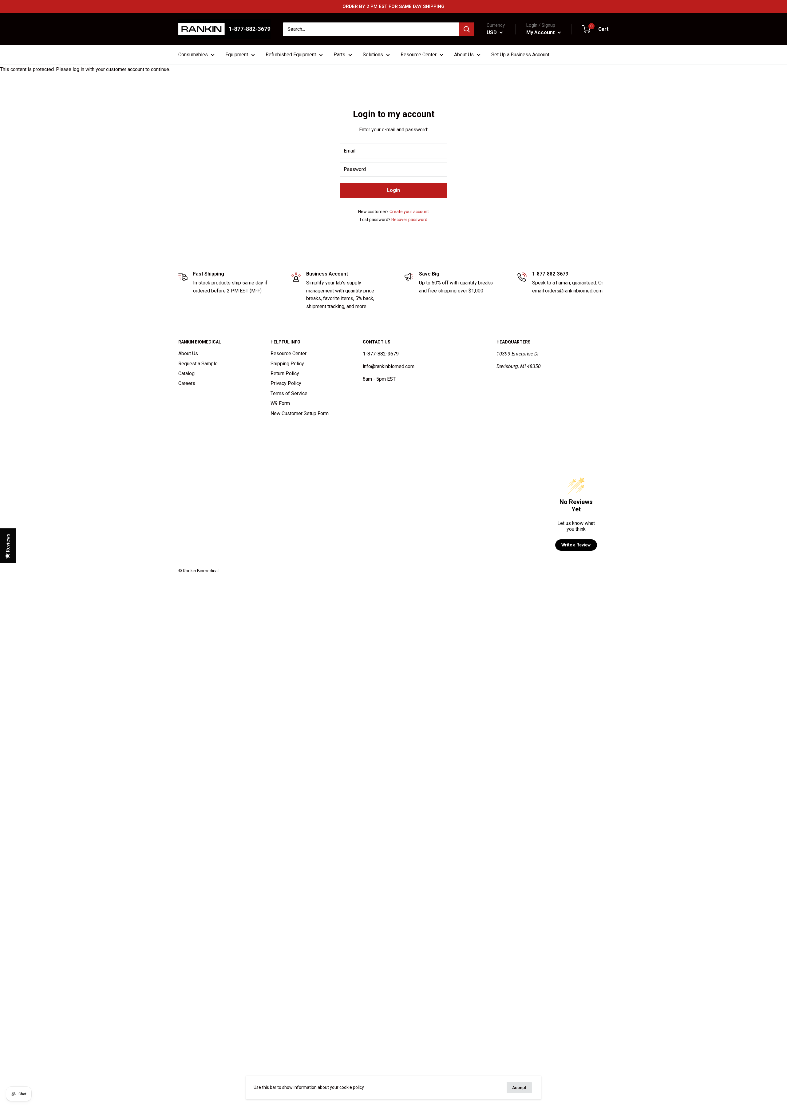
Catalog (186, 373)
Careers (186, 383)
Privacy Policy (286, 383)
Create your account (409, 211)
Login (393, 190)
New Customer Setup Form (300, 413)
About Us (188, 353)
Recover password (409, 219)
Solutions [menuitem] (373, 55)
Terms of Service (289, 393)
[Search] (466, 29)
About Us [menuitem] (464, 55)
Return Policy (285, 373)
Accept (519, 1087)
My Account (541, 32)
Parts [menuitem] (339, 55)
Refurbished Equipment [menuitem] (291, 55)
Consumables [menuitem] (193, 55)
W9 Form (280, 403)
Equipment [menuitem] (236, 55)
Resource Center (288, 353)
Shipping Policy (287, 364)
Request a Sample (198, 364)
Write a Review (576, 544)
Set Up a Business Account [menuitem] (520, 55)
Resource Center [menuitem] (419, 55)
